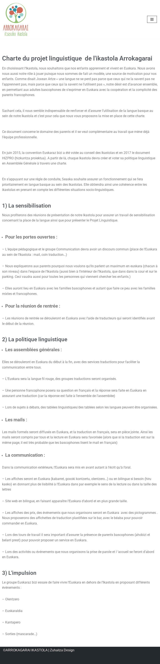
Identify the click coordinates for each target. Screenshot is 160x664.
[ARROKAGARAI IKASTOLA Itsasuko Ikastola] (15, 19)
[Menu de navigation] (152, 19)
